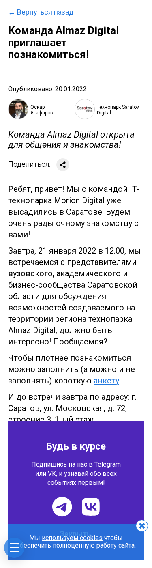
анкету (106, 380)
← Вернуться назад (41, 12)
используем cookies (72, 538)
